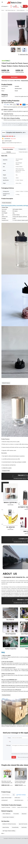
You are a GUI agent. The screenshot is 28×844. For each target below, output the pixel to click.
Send (14, 757)
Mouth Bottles (6, 827)
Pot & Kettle (16, 813)
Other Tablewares (6, 813)
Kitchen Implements (21, 10)
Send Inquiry (14, 77)
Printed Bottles (15, 827)
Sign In (3, 142)
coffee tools (17, 797)
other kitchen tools (19, 800)
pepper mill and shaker (6, 797)
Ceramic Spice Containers (8, 817)
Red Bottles (24, 827)
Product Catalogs (22, 794)
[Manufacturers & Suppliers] (14, 2)
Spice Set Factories (23, 824)
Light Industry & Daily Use (10, 10)
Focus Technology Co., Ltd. (18, 838)
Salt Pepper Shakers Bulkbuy (9, 830)
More (2, 833)
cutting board (4, 800)
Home (2, 10)
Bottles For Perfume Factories (9, 824)
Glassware (24, 813)
